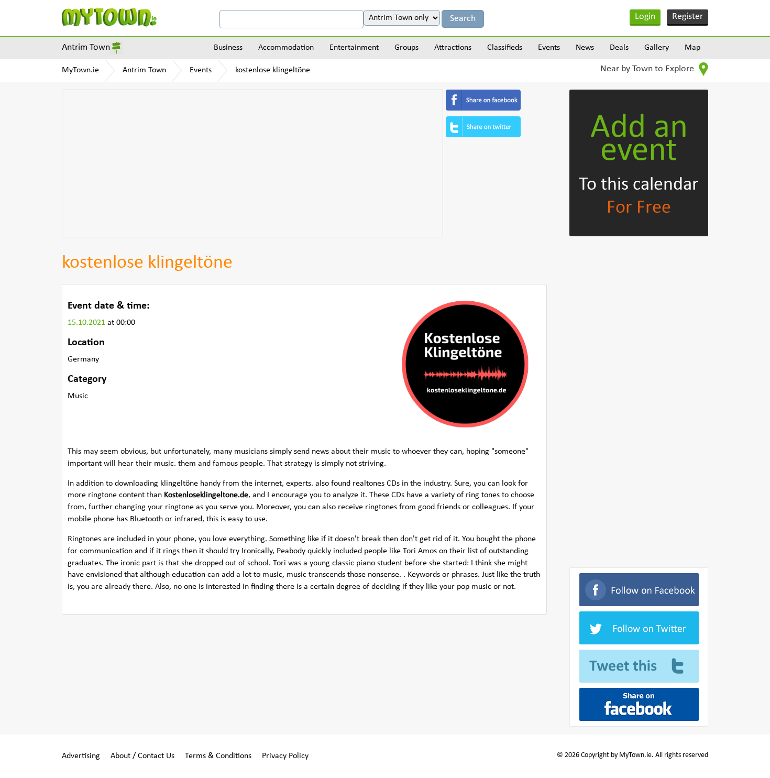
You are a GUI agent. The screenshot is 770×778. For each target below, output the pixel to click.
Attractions (452, 47)
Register (687, 16)
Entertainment (354, 47)
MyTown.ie (80, 70)
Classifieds (504, 47)
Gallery (656, 47)
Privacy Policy (285, 756)
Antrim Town (86, 47)
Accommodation (286, 47)
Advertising (81, 756)
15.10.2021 (87, 323)
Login (645, 16)
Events (549, 47)
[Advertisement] (252, 163)
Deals (619, 47)
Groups (406, 47)
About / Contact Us (142, 756)
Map (692, 47)
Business (228, 47)
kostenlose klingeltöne (272, 70)
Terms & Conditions (218, 756)
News (585, 47)
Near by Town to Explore (648, 69)
